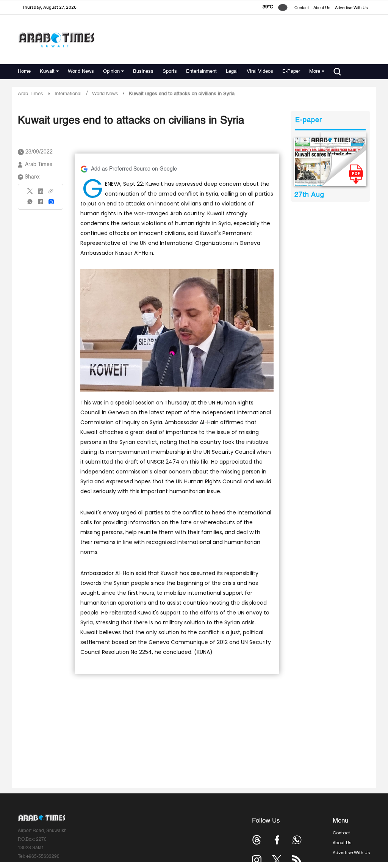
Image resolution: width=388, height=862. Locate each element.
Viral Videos (260, 71)
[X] (30, 193)
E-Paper (291, 71)
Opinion (111, 71)
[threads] (256, 840)
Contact (301, 8)
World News (81, 71)
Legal (232, 71)
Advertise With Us (351, 8)
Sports (170, 71)
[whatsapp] (30, 204)
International (68, 93)
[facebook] (40, 204)
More (314, 71)
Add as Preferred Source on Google (134, 169)
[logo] (56, 40)
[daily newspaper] (330, 162)
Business (143, 71)
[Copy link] (51, 193)
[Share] (51, 201)
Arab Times (30, 93)
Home (24, 71)
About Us (321, 8)
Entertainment (201, 71)
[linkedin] (40, 193)
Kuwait (47, 71)
